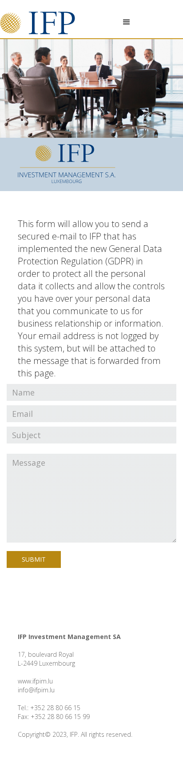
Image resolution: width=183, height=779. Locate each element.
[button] (126, 22)
